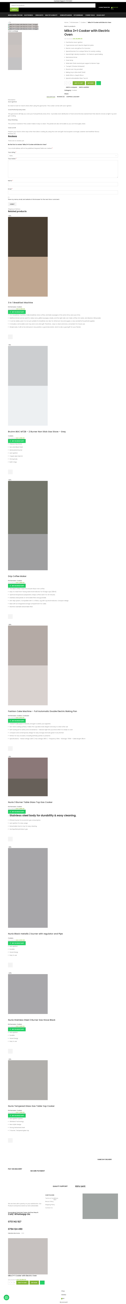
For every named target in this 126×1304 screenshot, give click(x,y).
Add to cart (79, 83)
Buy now (34, 1283)
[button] (98, 83)
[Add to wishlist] (15, 1287)
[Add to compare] (10, 1287)
